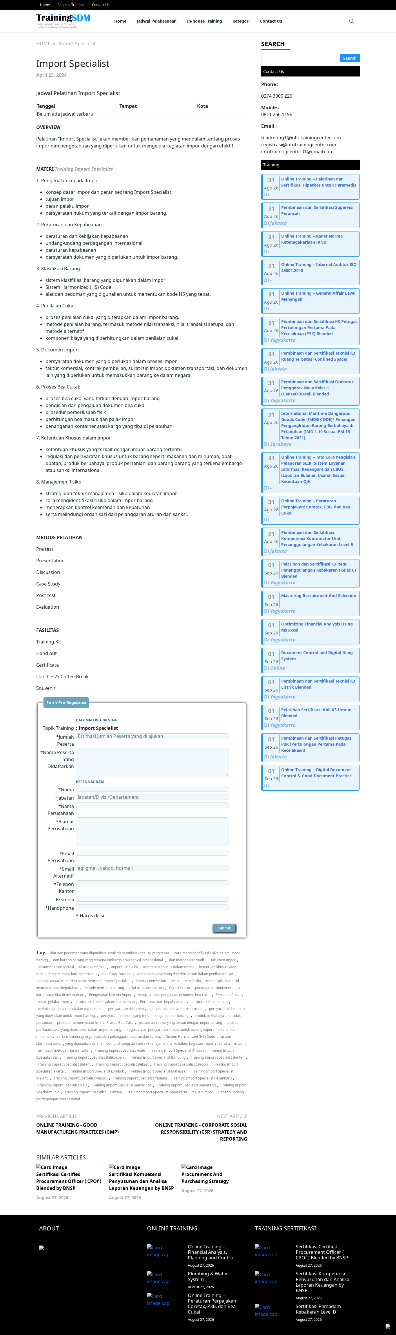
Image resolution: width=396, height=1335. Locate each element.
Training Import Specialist (84, 169)
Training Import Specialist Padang (140, 1078)
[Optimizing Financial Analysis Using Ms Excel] (311, 632)
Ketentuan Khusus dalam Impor (168, 966)
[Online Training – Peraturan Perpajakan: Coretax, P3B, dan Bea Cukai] (311, 510)
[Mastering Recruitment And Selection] (311, 603)
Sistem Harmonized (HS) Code (190, 1036)
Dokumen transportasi (56, 966)
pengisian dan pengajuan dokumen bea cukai (174, 994)
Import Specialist (124, 966)
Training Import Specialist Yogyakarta (157, 1092)
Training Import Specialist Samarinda (122, 1085)
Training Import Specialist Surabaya (93, 1092)
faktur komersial (92, 966)
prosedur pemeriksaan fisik (79, 1022)
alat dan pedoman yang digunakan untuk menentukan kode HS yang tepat (109, 953)
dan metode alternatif (186, 960)
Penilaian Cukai (228, 994)
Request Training (70, 4)
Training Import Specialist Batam (64, 1064)
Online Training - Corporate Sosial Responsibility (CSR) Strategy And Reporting (201, 1132)
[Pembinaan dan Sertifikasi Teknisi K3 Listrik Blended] (311, 689)
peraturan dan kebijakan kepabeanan (105, 1001)
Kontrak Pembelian (151, 980)
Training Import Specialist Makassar (158, 1071)
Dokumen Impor (222, 960)
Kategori (241, 21)
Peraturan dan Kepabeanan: (162, 1001)
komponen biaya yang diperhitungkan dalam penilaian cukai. (185, 973)
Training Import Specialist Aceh (120, 1050)
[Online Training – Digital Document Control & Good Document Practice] (311, 777)
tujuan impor (202, 1092)
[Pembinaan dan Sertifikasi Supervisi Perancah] (311, 215)
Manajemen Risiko (186, 980)
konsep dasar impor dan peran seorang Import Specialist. (84, 980)
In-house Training (204, 21)
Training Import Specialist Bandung (157, 1057)
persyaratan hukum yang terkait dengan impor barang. (145, 1015)
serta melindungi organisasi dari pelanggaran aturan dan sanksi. (109, 1036)
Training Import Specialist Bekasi (122, 1064)
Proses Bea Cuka (120, 1022)
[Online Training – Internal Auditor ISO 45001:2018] (311, 272)
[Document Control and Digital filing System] (311, 660)
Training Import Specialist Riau (62, 1085)
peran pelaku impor (53, 1001)
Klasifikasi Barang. (116, 973)
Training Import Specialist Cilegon (181, 1064)
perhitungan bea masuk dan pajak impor (70, 1008)
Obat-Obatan (179, 987)
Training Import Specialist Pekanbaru (202, 1078)
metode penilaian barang (103, 987)
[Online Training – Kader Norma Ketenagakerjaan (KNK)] (311, 244)
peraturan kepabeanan (209, 1001)
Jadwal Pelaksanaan (157, 21)
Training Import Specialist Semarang (186, 1085)
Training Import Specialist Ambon (177, 1050)
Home (45, 4)
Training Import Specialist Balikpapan (94, 1057)
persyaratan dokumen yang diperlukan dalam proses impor (156, 1008)
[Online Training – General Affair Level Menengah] (311, 301)
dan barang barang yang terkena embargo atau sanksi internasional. (108, 960)
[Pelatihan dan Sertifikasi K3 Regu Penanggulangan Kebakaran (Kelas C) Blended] (311, 573)
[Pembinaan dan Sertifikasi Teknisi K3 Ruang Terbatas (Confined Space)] (311, 361)
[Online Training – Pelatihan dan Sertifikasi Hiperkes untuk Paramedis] (311, 187)
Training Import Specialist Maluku (81, 1078)
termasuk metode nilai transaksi (64, 1050)
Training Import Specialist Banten (217, 1057)
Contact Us (101, 4)
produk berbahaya (209, 1015)
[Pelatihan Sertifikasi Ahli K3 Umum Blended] (311, 717)
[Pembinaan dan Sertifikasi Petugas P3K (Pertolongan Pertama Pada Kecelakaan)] (311, 748)
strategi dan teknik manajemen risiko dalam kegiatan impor (165, 1043)
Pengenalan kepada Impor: (110, 994)
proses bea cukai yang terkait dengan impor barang (180, 1022)
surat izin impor (231, 1043)
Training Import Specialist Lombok (96, 1071)
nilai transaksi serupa (146, 987)
